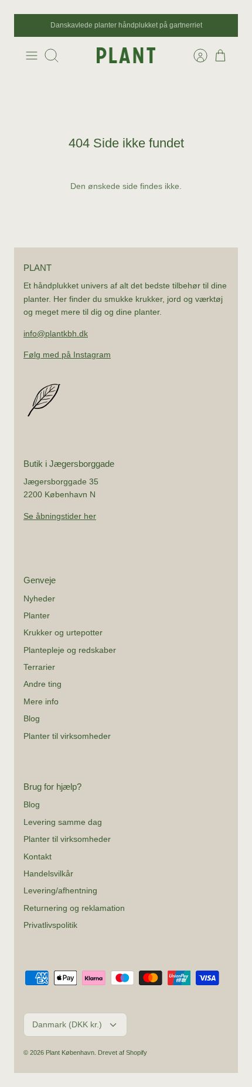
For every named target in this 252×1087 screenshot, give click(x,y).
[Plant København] (126, 55)
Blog (31, 718)
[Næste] (222, 26)
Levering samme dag (62, 822)
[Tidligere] (29, 26)
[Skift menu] (32, 55)
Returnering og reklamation (74, 908)
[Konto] (194, 55)
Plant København (70, 1052)
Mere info (41, 701)
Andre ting (42, 684)
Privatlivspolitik (50, 925)
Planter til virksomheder (67, 736)
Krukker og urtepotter (63, 632)
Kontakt (37, 856)
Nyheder (39, 598)
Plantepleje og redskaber (69, 650)
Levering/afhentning (60, 890)
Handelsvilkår (48, 873)
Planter (36, 615)
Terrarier (39, 667)
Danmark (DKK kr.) (67, 1024)
